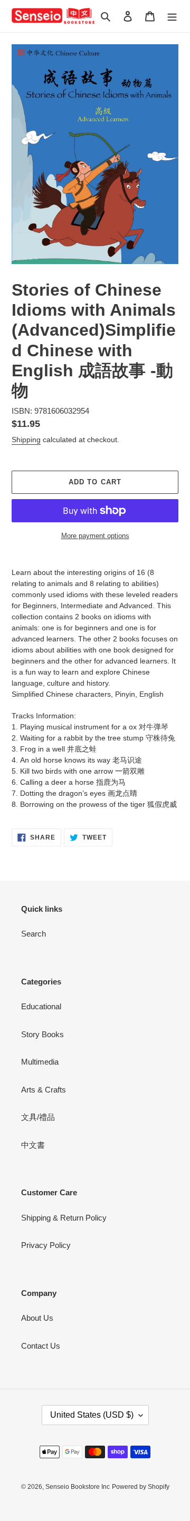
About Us (37, 1317)
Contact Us (40, 1345)
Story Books (42, 1034)
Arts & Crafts (43, 1089)
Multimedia (40, 1061)
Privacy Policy (46, 1245)
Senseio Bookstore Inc (77, 1486)
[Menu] (172, 16)
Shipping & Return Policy (64, 1217)
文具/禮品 (38, 1117)
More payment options (95, 536)
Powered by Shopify (140, 1486)
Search (33, 933)
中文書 (33, 1144)
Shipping (26, 439)
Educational (41, 1006)
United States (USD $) (92, 1414)
